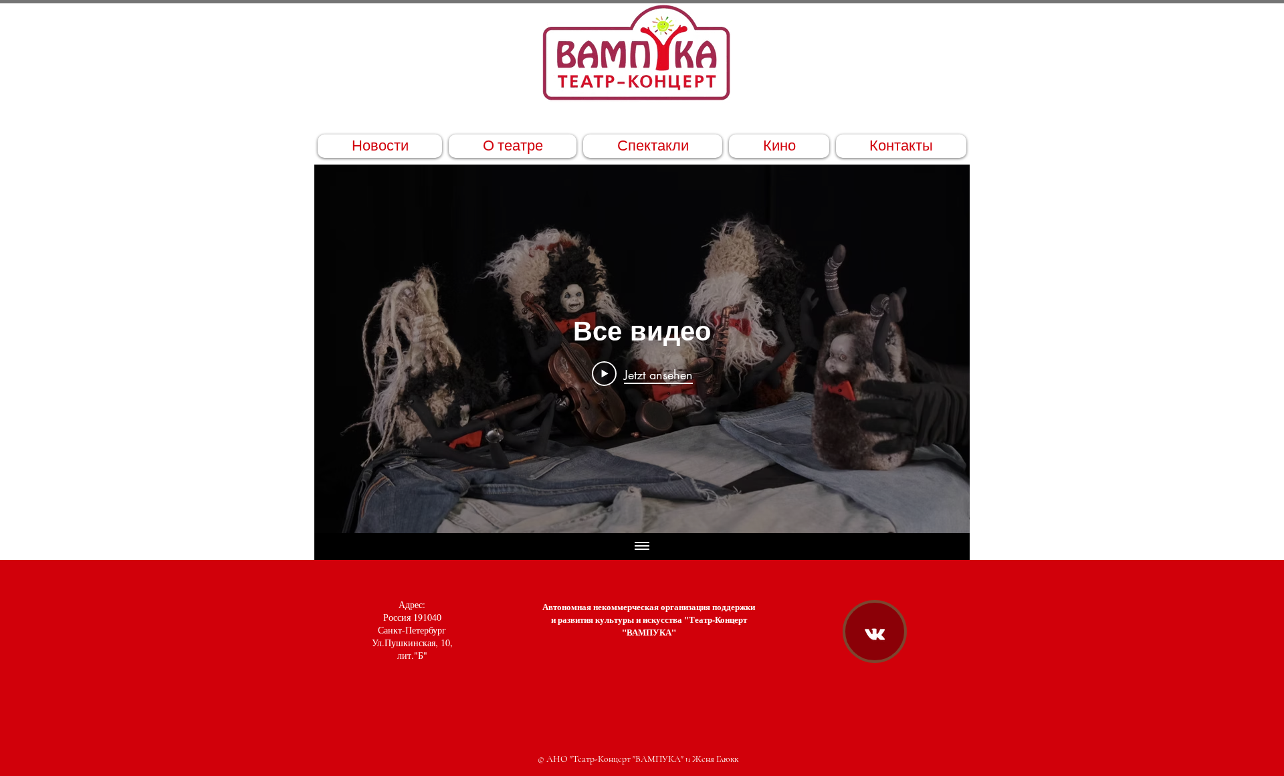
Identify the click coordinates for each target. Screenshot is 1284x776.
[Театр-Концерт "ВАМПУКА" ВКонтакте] (875, 634)
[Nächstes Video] (942, 349)
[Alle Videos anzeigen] (642, 546)
